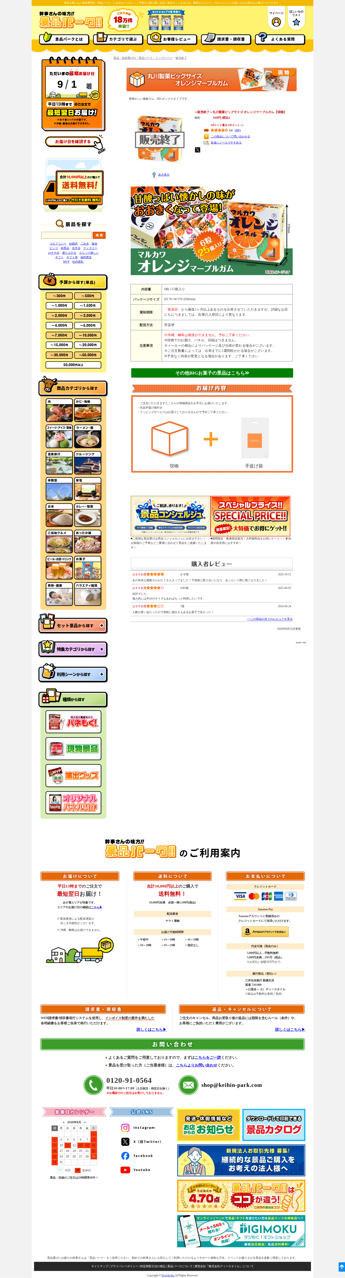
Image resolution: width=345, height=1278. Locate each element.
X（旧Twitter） (148, 1141)
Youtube (142, 1169)
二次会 (84, 243)
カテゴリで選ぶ (123, 39)
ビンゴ (54, 248)
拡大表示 (163, 174)
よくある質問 (283, 39)
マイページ (276, 13)
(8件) (238, 130)
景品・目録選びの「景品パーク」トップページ (142, 58)
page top (301, 642)
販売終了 (181, 58)
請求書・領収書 (231, 39)
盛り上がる (69, 252)
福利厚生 (86, 257)
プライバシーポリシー (124, 1266)
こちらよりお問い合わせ (196, 1065)
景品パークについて (180, 1266)
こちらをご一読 (208, 1057)
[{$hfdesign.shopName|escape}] (71, 28)
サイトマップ (99, 1266)
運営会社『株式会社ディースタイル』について (224, 1266)
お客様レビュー (177, 39)
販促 (94, 243)
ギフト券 (72, 257)
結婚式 (73, 243)
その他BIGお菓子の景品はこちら (210, 372)
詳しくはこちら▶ (152, 1030)
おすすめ (53, 252)
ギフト (59, 257)
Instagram (144, 1127)
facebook (143, 1155)
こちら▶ (96, 907)
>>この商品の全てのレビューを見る (270, 619)
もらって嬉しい (89, 252)
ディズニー (90, 248)
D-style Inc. (168, 1275)
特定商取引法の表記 (152, 1266)
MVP (66, 261)
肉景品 (65, 248)
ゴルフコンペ (58, 243)
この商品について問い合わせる (230, 136)
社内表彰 (78, 261)
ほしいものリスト (296, 13)
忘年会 (76, 248)
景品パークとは (69, 39)
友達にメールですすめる (226, 142)
